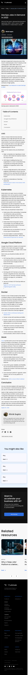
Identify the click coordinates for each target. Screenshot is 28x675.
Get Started (14, 514)
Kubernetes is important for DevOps (13, 237)
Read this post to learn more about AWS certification (14, 183)
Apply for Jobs (5, 407)
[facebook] (10, 432)
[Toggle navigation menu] (25, 2)
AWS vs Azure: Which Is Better (16, 379)
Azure (2, 341)
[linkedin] (5, 432)
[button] (13, 555)
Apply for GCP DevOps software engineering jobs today (12, 286)
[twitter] (8, 432)
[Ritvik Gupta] (3, 31)
